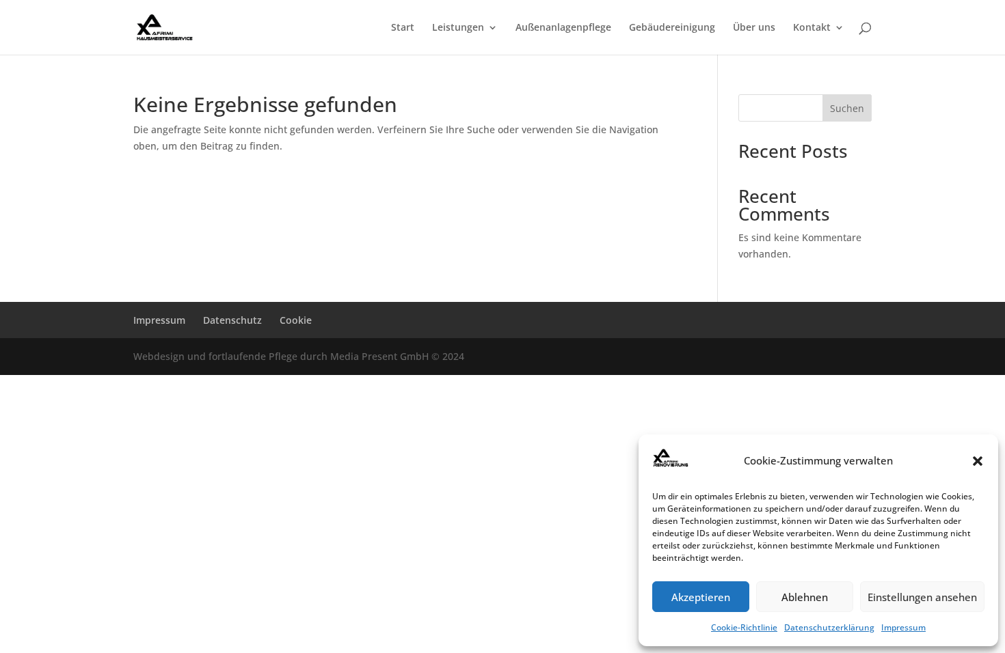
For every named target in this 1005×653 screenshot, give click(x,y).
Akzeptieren (700, 597)
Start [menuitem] (402, 28)
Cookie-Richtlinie (744, 627)
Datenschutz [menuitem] (232, 320)
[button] (977, 461)
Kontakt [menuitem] (812, 28)
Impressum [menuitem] (159, 320)
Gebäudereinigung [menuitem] (672, 28)
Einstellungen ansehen (922, 597)
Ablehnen (804, 597)
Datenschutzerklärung (829, 627)
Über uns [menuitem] (754, 28)
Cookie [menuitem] (296, 320)
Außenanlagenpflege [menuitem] (563, 28)
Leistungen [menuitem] (458, 28)
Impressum (903, 627)
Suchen (847, 108)
